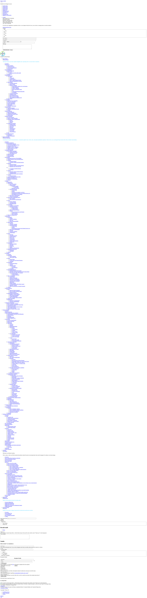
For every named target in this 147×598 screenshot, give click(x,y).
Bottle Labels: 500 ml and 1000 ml (18, 362)
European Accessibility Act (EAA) (18, 192)
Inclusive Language (13, 85)
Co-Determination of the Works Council (17, 284)
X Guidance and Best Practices (15, 168)
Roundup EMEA (13, 384)
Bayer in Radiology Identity (15, 408)
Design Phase (12, 259)
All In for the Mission (11, 477)
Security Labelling (10, 438)
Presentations (12, 342)
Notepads (9, 436)
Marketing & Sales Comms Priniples (14, 397)
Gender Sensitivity (15, 87)
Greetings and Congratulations (12, 418)
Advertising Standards (9, 150)
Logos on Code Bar (15, 335)
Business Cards (10, 430)
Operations (12, 251)
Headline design (13, 124)
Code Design (9, 323)
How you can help (8, 460)
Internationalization (13, 243)
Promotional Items (10, 156)
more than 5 (5, 554)
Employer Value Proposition (12, 118)
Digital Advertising (10, 154)
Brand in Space (8, 106)
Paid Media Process (13, 153)
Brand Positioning (8, 69)
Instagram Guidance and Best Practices (17, 165)
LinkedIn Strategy (13, 172)
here (13, 564)
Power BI (9, 446)
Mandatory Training (13, 285)
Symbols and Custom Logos (12, 114)
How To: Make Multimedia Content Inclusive (18, 469)
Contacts (9, 179)
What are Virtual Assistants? (15, 290)
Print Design (14, 394)
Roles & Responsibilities (14, 295)
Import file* (2, 566)
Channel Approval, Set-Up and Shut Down (15, 159)
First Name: (5, 38)
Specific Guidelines (13, 219)
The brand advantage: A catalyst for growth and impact (17, 493)
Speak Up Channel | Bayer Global (13, 308)
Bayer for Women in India (12, 480)
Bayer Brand (5, 58)
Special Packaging (15, 366)
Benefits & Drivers (13, 292)
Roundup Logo (15, 385)
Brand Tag (11, 356)
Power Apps (9, 447)
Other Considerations (11, 275)
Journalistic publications (11, 105)
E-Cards (6, 416)
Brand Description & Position (17, 375)
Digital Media (12, 351)
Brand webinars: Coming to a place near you (15, 485)
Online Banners (12, 128)
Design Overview (15, 344)
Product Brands (10, 115)
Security (11, 210)
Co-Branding (7, 99)
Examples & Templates (11, 123)
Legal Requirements (13, 189)
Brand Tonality (12, 84)
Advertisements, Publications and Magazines (15, 314)
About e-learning (13, 256)
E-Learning (7, 253)
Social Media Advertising (12, 151)
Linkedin (9, 170)
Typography (12, 78)
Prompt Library (10, 68)
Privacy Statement (6, 592)
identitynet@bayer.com (7, 27)
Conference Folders (10, 434)
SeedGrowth (9, 483)
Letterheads (9, 429)
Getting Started (10, 183)
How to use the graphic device (12, 470)
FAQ (8, 132)
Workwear (7, 448)
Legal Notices (12, 239)
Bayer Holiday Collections (12, 420)
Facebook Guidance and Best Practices (17, 162)
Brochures (11, 127)
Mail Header (7, 440)
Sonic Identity (9, 98)
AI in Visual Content (11, 479)
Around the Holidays (11, 419)
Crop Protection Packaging (14, 343)
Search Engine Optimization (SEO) (13, 197)
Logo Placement (13, 333)
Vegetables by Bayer (11, 494)
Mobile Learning (13, 283)
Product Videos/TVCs (11, 318)
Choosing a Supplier (13, 224)
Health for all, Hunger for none (13, 421)
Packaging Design (15, 387)
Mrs (6, 30)
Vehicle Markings (8, 449)
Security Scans (14, 212)
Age (12, 90)
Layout (11, 337)
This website (5, 523)
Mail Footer (7, 425)
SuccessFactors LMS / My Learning (16, 272)
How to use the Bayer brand (12, 464)
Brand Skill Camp (8, 461)
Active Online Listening (11, 307)
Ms (5, 33)
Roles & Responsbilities (14, 221)
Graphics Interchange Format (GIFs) (14, 176)
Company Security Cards (11, 432)
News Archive (7, 495)
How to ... (7, 462)
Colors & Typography (16, 379)
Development (9, 204)
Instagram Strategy (13, 164)
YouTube (9, 174)
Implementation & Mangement (12, 293)
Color (11, 77)
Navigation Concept (13, 235)
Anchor (13, 328)
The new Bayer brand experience (13, 481)
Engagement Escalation (11, 305)
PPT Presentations (8, 423)
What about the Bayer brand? (10, 459)
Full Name (2, 546)
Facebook (9, 160)
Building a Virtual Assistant (15, 294)
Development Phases (13, 263)
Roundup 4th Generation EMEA (16, 388)
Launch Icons (12, 238)
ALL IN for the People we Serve (13, 144)
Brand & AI (7, 64)
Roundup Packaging (13, 396)
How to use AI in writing (14, 96)
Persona (11, 120)
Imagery (11, 122)
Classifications (12, 232)
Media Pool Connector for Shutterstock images (13, 505)
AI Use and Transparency (12, 67)
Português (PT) (5, 12)
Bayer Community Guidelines (12, 303)
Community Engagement (9, 302)
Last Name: (5, 39)
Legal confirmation (3, 574)
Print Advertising (10, 155)
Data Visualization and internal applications (13, 445)
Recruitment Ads (13, 125)
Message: (4, 43)
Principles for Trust (10, 66)
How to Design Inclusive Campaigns (16, 467)
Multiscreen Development (14, 248)
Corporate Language (13, 83)
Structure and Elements (16, 346)
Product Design (15, 395)
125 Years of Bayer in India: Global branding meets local (17, 492)
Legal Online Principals (9, 133)
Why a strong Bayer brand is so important (12, 458)
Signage (8, 110)
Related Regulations (11, 135)
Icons (13, 392)
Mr (5, 35)
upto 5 (4, 552)
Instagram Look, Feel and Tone (15, 166)
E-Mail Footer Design (11, 427)
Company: (5, 40)
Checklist (11, 230)
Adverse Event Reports (14, 196)
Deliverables (12, 282)
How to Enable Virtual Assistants (16, 297)
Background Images (8, 424)
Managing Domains (15, 188)
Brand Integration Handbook (12, 405)
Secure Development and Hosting (18, 211)
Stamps (8, 439)
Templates (11, 261)
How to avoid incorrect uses (12, 472)
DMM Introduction (8, 506)
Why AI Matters (10, 65)
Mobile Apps (7, 216)
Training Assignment (13, 277)
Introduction (9, 182)
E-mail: (4, 42)
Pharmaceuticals (8, 406)
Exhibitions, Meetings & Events (13, 109)
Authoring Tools (13, 265)
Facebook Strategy (13, 161)
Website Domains (15, 186)
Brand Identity (7, 74)
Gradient (13, 330)
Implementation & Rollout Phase (15, 270)
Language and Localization (15, 281)
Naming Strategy (13, 236)
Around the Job (10, 417)
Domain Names (12, 185)
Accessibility (14, 92)
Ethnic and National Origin (17, 89)
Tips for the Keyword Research (15, 199)
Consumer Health (8, 404)
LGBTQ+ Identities (15, 88)
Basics (8, 289)
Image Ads (12, 126)
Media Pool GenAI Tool (9, 504)
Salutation (2, 559)
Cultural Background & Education (18, 91)
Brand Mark (14, 376)
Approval (11, 223)
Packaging (9, 316)
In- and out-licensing (11, 102)
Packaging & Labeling (14, 412)
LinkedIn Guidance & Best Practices (16, 171)
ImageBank (9, 398)
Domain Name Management (15, 403)
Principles (11, 234)
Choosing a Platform (13, 231)
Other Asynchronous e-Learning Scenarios (17, 286)
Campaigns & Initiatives (9, 142)
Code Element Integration (16, 340)
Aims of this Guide (13, 257)
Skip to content (3, 0)
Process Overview (15, 368)
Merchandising (14, 380)
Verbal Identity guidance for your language (19, 86)
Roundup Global (13, 374)
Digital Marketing (10, 399)
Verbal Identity (10, 82)
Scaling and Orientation (14, 240)
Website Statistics (15, 207)
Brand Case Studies (8, 473)
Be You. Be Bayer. (10, 117)
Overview (7, 63)
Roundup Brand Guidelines (12, 373)
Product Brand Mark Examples (17, 381)
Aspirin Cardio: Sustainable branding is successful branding (18, 490)
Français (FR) (5, 8)
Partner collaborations (11, 103)
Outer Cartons (14, 365)
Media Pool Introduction (9, 503)
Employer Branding (8, 116)
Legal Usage (14, 383)
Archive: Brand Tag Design (12, 355)
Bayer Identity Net (8, 513)
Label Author (14, 369)
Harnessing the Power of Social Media (14, 158)
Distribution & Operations (12, 249)
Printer (13, 371)
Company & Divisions (14, 93)
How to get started (13, 184)
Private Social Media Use (12, 177)
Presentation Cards (10, 437)
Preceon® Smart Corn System (12, 486)
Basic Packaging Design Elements (18, 360)
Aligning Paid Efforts (13, 152)
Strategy (11, 218)
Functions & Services (13, 206)
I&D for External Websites (14, 209)
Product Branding (6, 309)
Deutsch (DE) (5, 6)
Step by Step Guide (15, 339)
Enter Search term (3, 518)
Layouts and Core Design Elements (16, 260)
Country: (4, 41)
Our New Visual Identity (11, 320)
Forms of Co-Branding (11, 101)
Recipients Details (3, 557)
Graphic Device (12, 79)
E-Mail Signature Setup (11, 426)
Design (8, 200)
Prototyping (12, 245)
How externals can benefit (10, 515)
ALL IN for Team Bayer (11, 145)
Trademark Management (11, 113)
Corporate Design (13, 202)
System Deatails (15, 273)
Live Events (12, 130)
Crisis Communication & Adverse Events (14, 306)
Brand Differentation (13, 326)
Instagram (9, 163)
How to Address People (14, 466)
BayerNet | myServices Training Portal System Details (19, 271)
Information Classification (14, 278)
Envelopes (9, 435)
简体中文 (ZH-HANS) (7, 15)
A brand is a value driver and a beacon (14, 478)
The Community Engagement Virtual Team (15, 304)
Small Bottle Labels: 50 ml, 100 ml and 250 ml (20, 361)
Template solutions (10, 431)
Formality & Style (13, 94)
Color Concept (14, 331)
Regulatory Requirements (14, 301)
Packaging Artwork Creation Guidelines (17, 367)
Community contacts (4, 588)
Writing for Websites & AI (12, 215)
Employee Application (7, 414)
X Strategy (12, 169)
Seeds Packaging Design (14, 349)
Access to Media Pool (9, 502)
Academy (4, 450)
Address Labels (10, 433)
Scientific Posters (8, 442)
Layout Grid (14, 338)
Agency (13, 370)
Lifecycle (11, 220)
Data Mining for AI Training (17, 194)
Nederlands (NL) (6, 11)
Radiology (9, 407)
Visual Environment (11, 107)
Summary (11, 325)
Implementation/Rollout (11, 269)
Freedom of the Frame (16, 334)
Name (2, 560)
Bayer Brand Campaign (11, 143)
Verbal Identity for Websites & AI (16, 97)
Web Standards (14, 267)
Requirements (9, 299)
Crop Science (7, 319)
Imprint (13, 191)
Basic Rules (16, 187)
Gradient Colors (15, 332)
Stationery (7, 428)
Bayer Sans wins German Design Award (14, 475)
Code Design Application (12, 341)
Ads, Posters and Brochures (15, 357)
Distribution (12, 250)
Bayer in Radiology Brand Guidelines (16, 409)
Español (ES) (5, 7)
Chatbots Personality (11, 298)
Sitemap (1, 595)
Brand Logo (9, 322)
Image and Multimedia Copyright (16, 81)
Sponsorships (9, 104)
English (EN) (5, 5)
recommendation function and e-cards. (21, 573)
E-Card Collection (10, 422)
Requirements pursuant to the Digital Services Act (21, 193)
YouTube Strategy (13, 175)
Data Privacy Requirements (12, 178)
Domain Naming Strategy (14, 402)
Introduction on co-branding (12, 100)
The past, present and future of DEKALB (14, 476)
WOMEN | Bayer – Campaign (12, 146)
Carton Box (14, 364)
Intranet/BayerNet (13, 203)
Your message (3, 533)
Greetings (2, 549)
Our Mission (9, 73)
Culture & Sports (10, 149)
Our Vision (12, 400)
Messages (11, 121)
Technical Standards (15, 274)
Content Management (13, 296)
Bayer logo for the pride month (15, 72)
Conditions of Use (6, 591)
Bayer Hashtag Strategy (14, 95)
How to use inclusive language (12, 465)
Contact (4, 17)
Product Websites (13, 201)
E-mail (1, 548)
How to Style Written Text (14, 468)
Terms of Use (14, 190)
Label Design (14, 348)
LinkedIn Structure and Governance (16, 173)
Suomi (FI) (5, 13)
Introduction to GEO (11, 474)
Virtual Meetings (13, 131)
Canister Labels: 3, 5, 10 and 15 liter (18, 363)
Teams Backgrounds (13, 353)
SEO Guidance (12, 198)
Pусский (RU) (5, 14)
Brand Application (6, 136)
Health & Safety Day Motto (12, 147)
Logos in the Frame (15, 336)
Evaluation (12, 268)
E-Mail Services (15, 208)
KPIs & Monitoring (13, 401)
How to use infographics (11, 471)
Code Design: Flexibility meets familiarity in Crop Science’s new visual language (22, 482)
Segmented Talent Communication (13, 119)
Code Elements (14, 329)
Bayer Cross (9, 71)
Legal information (3, 572)
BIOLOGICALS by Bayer (14, 354)
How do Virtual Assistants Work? (16, 291)
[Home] (2, 55)
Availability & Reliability (14, 205)
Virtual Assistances (8, 288)
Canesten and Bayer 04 (11, 489)
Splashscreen (12, 241)
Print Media (12, 350)
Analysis (11, 264)
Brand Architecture (8, 111)
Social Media (12, 129)
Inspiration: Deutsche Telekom (12, 491)
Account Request (6, 507)
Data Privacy (9, 134)
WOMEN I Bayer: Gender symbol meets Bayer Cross (17, 484)
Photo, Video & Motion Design (15, 80)
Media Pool (5, 497)
